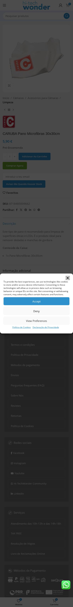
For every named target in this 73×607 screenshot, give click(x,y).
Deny (36, 311)
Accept (36, 301)
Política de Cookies (21, 327)
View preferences (36, 320)
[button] (67, 278)
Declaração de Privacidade (46, 327)
